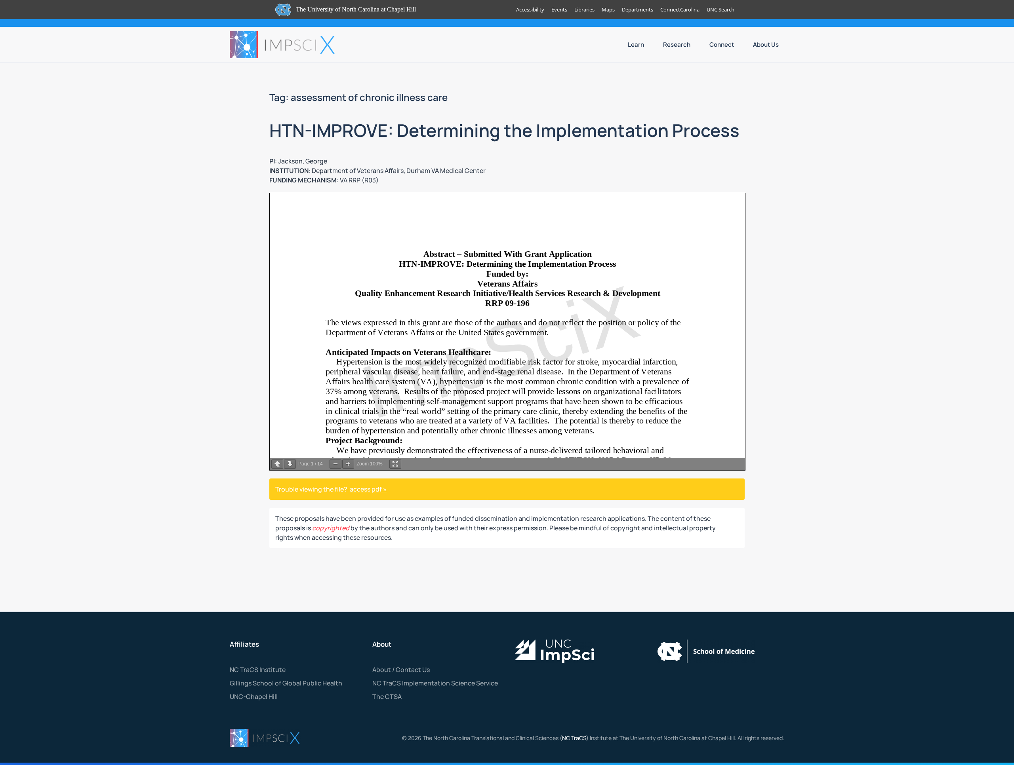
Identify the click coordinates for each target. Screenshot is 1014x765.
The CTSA (387, 696)
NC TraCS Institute (258, 669)
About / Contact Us (401, 669)
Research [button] (676, 44)
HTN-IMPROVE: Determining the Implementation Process (504, 130)
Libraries (584, 9)
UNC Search (720, 9)
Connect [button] (721, 44)
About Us (766, 44)
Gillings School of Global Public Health (286, 683)
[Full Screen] (395, 464)
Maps (608, 9)
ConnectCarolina (680, 9)
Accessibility (530, 9)
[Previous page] (277, 464)
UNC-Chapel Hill (254, 696)
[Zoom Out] (335, 464)
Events (559, 9)
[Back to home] (283, 45)
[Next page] (290, 464)
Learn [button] (636, 44)
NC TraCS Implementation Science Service (435, 683)
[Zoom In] (348, 464)
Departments (637, 9)
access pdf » (368, 489)
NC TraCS (574, 738)
